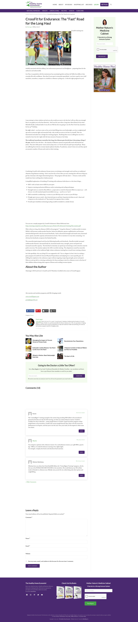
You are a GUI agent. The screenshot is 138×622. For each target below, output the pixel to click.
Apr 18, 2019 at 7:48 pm (80, 412)
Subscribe (79, 376)
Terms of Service (56, 616)
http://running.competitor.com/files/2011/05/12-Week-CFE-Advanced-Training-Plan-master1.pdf (53, 226)
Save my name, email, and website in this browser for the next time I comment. (50, 561)
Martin (35, 441)
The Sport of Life (69, 356)
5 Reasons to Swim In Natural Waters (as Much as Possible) (75, 348)
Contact (28, 615)
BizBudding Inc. (85, 619)
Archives (41, 14)
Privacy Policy (68, 616)
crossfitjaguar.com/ (40, 328)
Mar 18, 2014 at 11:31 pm (80, 460)
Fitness (45, 14)
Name (28, 538)
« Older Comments (31, 482)
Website (28, 553)
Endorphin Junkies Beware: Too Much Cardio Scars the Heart (44, 348)
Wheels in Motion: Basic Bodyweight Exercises (44, 356)
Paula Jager (38, 321)
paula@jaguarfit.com (31, 300)
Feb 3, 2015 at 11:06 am (81, 439)
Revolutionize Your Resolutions (73, 341)
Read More (33, 591)
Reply (81, 431)
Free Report (102, 56)
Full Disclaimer (62, 616)
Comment (29, 517)
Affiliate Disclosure (74, 616)
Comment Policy (83, 616)
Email (28, 546)
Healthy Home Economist (32, 14)
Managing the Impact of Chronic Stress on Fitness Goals (42, 341)
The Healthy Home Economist (64, 619)
